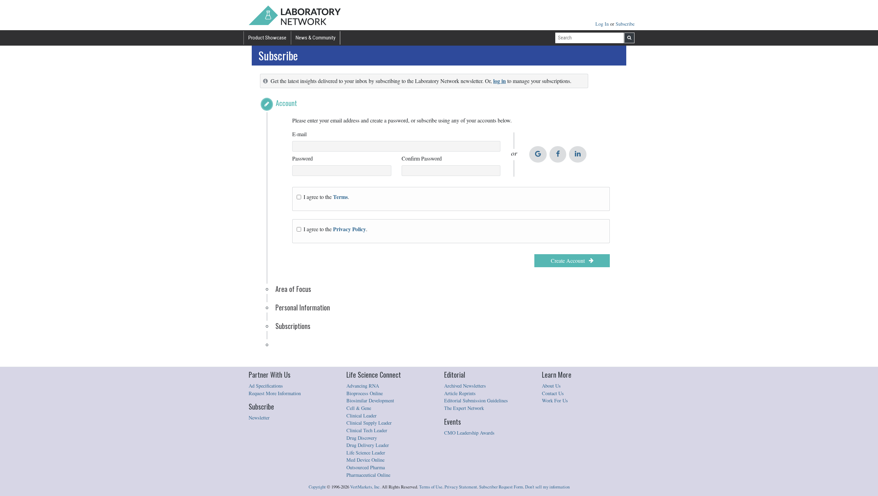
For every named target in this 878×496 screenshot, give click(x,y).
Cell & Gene (358, 408)
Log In (602, 24)
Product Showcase (267, 38)
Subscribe (625, 24)
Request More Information (275, 393)
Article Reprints (460, 393)
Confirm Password (422, 158)
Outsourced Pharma (365, 467)
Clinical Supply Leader (369, 423)
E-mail (299, 134)
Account (286, 103)
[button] (267, 104)
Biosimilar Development (370, 400)
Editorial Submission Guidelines (476, 400)
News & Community (315, 38)
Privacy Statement (460, 487)
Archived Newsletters (465, 385)
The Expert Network (464, 408)
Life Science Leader (365, 452)
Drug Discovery (361, 438)
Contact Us (553, 393)
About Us (551, 385)
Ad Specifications (266, 385)
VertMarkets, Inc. (365, 487)
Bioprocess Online (364, 393)
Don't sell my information (547, 487)
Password (302, 158)
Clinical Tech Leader (366, 430)
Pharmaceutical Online (368, 475)
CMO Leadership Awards (469, 432)
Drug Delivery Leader (367, 445)
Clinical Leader (361, 415)
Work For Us (555, 400)
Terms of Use (430, 487)
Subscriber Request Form (501, 487)
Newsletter (259, 417)
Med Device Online (365, 460)
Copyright (317, 487)
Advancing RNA (362, 385)
